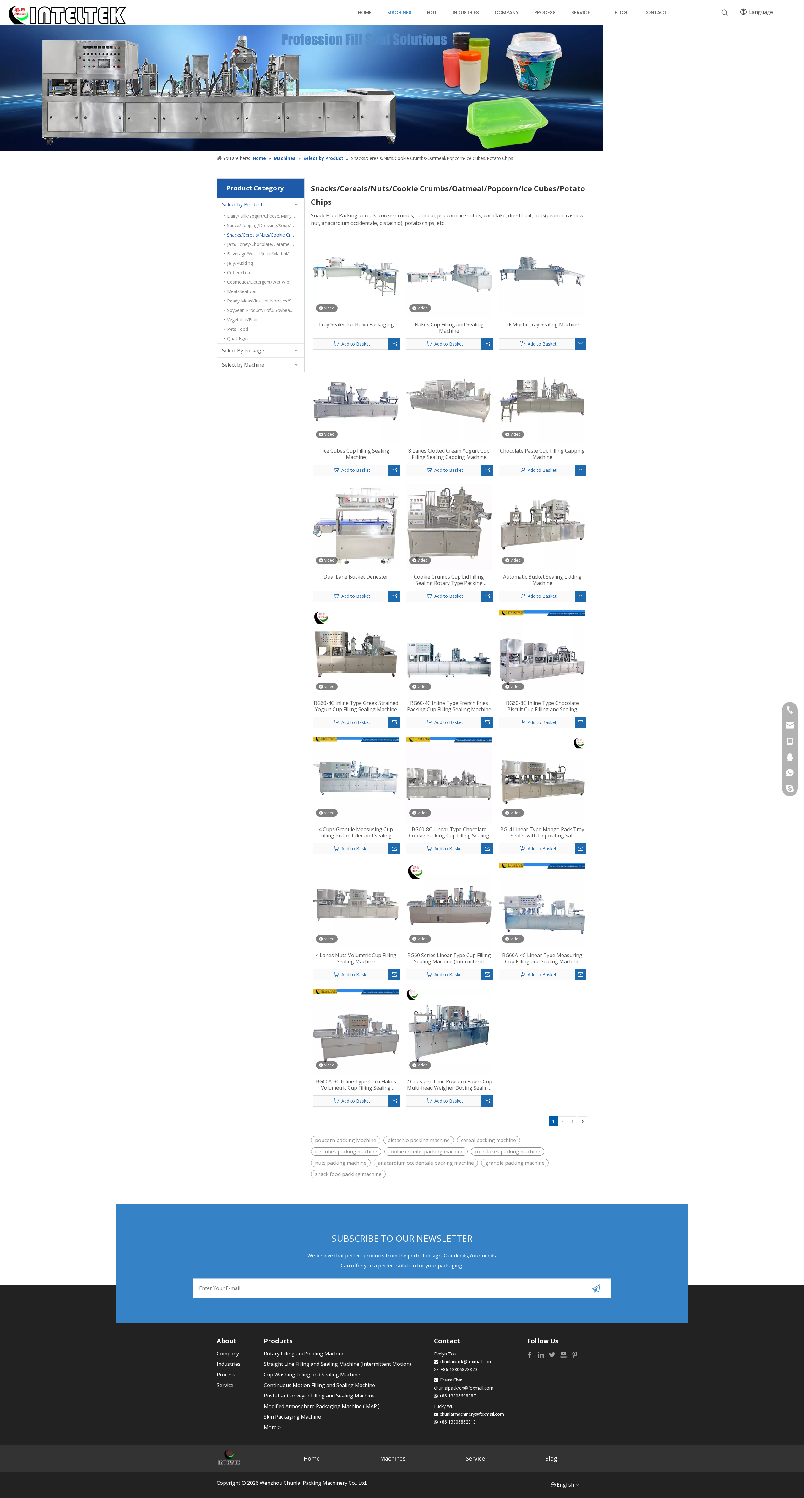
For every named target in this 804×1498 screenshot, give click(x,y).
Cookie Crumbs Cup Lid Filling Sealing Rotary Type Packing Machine (449, 580)
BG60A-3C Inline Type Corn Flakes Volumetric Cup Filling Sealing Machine (356, 1084)
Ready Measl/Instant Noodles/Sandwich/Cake (265, 301)
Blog (551, 1458)
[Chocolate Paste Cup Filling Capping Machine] (542, 400)
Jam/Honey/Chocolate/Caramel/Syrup (265, 244)
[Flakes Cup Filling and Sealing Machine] (449, 274)
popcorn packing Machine (345, 1140)
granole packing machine (515, 1162)
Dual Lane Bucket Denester (355, 577)
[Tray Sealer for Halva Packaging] (356, 274)
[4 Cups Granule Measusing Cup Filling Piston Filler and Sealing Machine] (356, 779)
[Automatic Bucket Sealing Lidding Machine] (542, 526)
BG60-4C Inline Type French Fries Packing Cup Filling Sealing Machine (449, 706)
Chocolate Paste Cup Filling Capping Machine (542, 454)
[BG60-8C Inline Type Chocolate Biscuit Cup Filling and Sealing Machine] (542, 653)
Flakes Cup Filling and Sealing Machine (449, 327)
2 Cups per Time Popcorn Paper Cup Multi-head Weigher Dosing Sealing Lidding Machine (449, 1084)
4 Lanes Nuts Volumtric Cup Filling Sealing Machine (356, 958)
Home (312, 1458)
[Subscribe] (596, 1288)
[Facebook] (530, 1354)
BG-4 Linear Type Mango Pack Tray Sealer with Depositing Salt (542, 832)
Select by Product (242, 204)
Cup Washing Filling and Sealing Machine (312, 1374)
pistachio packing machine (419, 1140)
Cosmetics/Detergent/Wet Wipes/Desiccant (265, 282)
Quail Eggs (237, 338)
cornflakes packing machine (507, 1151)
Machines (392, 1458)
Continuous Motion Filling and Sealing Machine (319, 1385)
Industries (229, 1363)
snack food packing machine (348, 1174)
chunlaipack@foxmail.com (466, 1362)
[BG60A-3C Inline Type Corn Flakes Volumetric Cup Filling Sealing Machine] (356, 1031)
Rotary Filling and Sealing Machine (304, 1353)
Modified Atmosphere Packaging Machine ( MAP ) (322, 1406)
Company (228, 1353)
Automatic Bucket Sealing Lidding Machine (542, 580)
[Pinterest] (575, 1354)
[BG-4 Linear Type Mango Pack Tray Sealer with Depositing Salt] (542, 779)
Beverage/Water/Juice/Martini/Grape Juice (265, 254)
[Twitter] (552, 1354)
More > (272, 1427)
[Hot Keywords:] (725, 13)
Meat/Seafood (242, 291)
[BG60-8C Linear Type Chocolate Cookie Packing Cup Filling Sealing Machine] (449, 779)
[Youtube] (564, 1354)
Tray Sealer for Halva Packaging (356, 324)
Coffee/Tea (238, 272)
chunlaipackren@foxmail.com (463, 1388)
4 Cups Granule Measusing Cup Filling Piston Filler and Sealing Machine (356, 832)
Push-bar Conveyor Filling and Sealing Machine (319, 1395)
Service (225, 1385)
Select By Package (243, 350)
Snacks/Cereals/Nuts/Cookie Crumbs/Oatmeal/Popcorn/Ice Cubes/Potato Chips (265, 235)
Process (226, 1374)
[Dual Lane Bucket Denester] (356, 526)
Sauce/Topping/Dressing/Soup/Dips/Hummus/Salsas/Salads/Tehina (265, 225)
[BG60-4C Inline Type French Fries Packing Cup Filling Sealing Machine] (449, 653)
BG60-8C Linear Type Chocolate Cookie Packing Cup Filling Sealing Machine (449, 832)
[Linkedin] (541, 1354)
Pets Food (237, 329)
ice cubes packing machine (346, 1151)
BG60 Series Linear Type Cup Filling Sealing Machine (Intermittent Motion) (449, 958)
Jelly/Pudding (240, 263)
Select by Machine (243, 364)
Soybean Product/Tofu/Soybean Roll (264, 310)
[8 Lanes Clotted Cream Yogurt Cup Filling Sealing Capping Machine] (449, 400)
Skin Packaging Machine (292, 1416)
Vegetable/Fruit (242, 320)
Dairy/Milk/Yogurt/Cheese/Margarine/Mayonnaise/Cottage (265, 216)
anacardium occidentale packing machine (426, 1162)
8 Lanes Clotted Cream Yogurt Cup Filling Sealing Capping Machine (449, 454)
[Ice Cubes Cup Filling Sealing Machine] (356, 400)
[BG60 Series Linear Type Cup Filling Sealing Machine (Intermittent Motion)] (449, 905)
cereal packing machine (488, 1140)
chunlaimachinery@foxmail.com (472, 1414)
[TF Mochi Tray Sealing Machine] (542, 274)
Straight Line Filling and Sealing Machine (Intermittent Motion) (337, 1363)
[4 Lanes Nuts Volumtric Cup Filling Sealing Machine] (356, 905)
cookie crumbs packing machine (426, 1151)
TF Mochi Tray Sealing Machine (542, 324)
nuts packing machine (341, 1162)
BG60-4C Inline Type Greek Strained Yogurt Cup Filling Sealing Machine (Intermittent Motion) (356, 706)
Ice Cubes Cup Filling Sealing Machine (356, 454)
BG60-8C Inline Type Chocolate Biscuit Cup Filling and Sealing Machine (542, 706)
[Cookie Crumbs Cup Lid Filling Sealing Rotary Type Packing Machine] (449, 526)
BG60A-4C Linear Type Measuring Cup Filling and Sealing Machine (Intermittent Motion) (542, 958)
